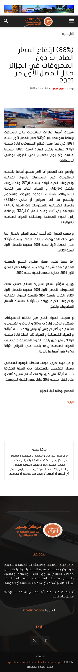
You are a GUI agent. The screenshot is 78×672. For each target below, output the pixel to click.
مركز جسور (58, 88)
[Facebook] (69, 98)
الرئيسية (68, 34)
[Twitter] (59, 98)
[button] (71, 21)
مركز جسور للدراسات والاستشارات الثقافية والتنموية (34, 662)
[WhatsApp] (49, 98)
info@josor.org (33, 610)
